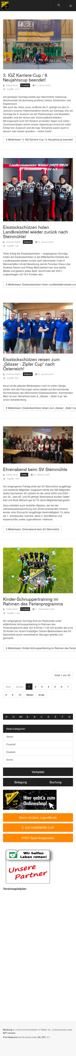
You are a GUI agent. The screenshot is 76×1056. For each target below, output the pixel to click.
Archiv (9, 759)
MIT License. (9, 1032)
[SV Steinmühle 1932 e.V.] (5, 5)
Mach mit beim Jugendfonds (38, 817)
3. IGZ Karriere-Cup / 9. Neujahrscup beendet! (25, 77)
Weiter (29, 694)
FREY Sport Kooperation (38, 838)
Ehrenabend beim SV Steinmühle (35, 469)
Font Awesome (10, 1037)
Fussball (11, 744)
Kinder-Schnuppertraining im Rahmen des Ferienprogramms (33, 601)
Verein (9, 736)
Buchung (55, 782)
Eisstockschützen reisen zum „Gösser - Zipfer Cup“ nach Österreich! (31, 364)
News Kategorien (15, 728)
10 (19, 694)
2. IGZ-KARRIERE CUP (38, 827)
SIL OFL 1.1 (44, 1037)
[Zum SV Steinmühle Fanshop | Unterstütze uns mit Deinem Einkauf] (30, 799)
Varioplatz (38, 772)
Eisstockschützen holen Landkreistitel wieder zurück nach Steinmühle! (35, 231)
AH (20, 716)
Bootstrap (8, 1029)
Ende (41, 694)
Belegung (20, 782)
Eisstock (10, 752)
